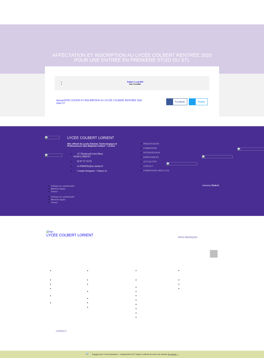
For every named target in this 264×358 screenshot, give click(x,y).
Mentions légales (58, 189)
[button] (176, 101)
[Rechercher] (214, 254)
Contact (54, 191)
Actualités (137, 84)
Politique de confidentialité (62, 186)
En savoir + (173, 354)
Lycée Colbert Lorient (69, 235)
